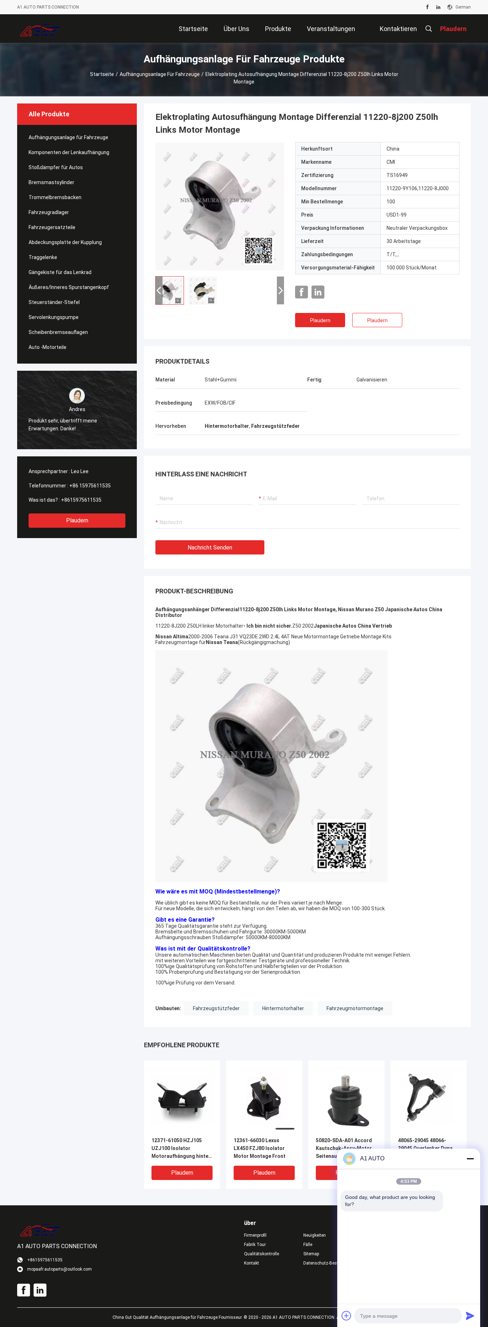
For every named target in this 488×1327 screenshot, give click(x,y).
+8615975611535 (81, 500)
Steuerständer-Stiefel (54, 302)
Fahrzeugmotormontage (355, 1008)
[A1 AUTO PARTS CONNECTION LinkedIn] (438, 7)
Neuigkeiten (314, 1235)
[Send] (470, 1315)
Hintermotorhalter (283, 1008)
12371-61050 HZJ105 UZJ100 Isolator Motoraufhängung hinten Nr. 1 (181, 1149)
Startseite (102, 74)
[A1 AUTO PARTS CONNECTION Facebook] (427, 7)
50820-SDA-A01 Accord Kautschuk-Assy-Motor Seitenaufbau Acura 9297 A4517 (345, 1149)
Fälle (307, 1244)
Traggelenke (43, 257)
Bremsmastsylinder (51, 182)
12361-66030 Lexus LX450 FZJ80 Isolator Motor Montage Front (259, 1148)
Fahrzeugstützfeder (216, 1008)
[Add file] (347, 1315)
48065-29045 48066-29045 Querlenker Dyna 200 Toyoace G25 (425, 1148)
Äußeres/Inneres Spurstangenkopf (69, 287)
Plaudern (77, 520)
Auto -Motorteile (47, 347)
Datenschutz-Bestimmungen (327, 1263)
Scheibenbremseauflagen (58, 332)
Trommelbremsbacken (55, 197)
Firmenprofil (255, 1235)
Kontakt (251, 1263)
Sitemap (311, 1253)
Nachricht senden (210, 547)
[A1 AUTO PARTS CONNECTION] (40, 28)
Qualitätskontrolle (261, 1253)
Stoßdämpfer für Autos (56, 167)
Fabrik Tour (255, 1244)
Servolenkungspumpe (54, 317)
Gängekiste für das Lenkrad (60, 272)
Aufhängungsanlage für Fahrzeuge (160, 74)
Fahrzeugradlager (49, 212)
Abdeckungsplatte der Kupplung (65, 242)
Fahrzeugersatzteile (52, 227)
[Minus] (470, 1158)
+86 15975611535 (90, 485)
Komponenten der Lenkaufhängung (69, 152)
